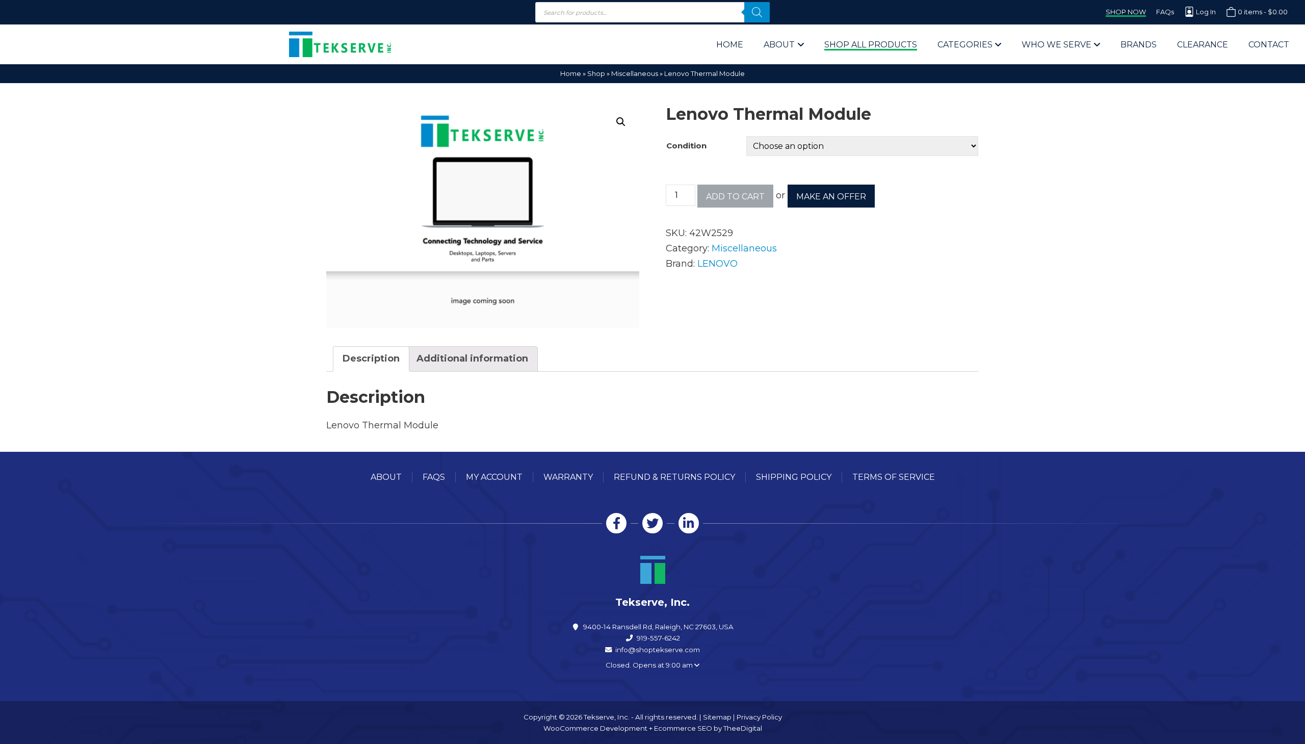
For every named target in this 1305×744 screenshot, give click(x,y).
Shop (596, 73)
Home (570, 73)
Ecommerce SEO (683, 728)
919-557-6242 (658, 638)
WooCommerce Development (595, 728)
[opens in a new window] (616, 523)
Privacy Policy (759, 717)
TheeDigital (742, 728)
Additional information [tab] (472, 358)
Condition (686, 145)
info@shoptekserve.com (657, 650)
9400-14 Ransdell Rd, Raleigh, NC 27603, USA (658, 627)
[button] (621, 122)
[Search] (757, 12)
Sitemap (717, 717)
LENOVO (717, 263)
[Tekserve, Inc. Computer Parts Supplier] (340, 44)
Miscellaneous (634, 73)
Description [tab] (371, 358)
